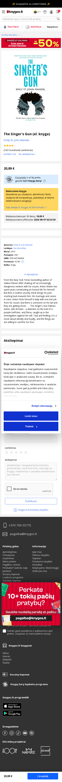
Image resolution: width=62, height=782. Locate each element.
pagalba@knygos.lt (23, 534)
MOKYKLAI (36, 26)
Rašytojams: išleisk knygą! (45, 567)
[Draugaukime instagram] (12, 734)
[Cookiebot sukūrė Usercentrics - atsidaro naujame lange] (44, 353)
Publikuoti (31, 501)
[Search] (58, 19)
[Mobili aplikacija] (12, 713)
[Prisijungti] (51, 12)
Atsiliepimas (11, 459)
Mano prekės (9, 561)
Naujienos (52, 26)
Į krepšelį (43, 776)
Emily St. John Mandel (23, 245)
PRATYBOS (13, 26)
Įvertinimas (10, 448)
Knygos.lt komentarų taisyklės (33, 509)
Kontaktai (37, 564)
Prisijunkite (20, 177)
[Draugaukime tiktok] (18, 734)
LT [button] (38, 11)
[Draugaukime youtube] (25, 734)
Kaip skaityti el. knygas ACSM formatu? (25, 207)
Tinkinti (29, 426)
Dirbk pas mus (39, 571)
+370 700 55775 (20, 525)
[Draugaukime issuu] (31, 734)
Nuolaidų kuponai (12, 580)
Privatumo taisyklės (42, 561)
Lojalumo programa (13, 577)
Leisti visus (31, 416)
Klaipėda (7, 659)
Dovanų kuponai (11, 574)
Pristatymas (9, 555)
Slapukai (36, 558)
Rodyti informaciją (42, 406)
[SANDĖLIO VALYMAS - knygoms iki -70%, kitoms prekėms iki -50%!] (31, 43)
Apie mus (37, 551)
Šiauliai (6, 662)
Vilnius (6, 653)
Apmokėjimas (10, 551)
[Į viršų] (55, 759)
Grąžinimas (8, 558)
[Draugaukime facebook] (5, 734)
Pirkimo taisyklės (40, 555)
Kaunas (6, 656)
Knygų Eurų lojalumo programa (29, 684)
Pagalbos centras (11, 564)
